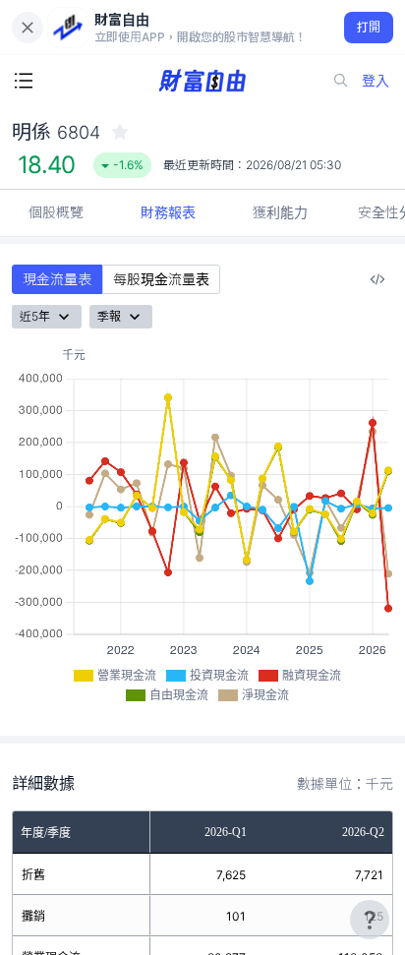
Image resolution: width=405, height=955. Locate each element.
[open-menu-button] (23, 80)
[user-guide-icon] (369, 919)
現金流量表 (57, 278)
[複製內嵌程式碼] (377, 279)
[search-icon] (341, 81)
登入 (375, 80)
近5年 (35, 316)
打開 (369, 27)
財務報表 (168, 212)
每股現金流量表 (161, 278)
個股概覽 (56, 212)
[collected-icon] (120, 132)
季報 (109, 316)
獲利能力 (280, 212)
